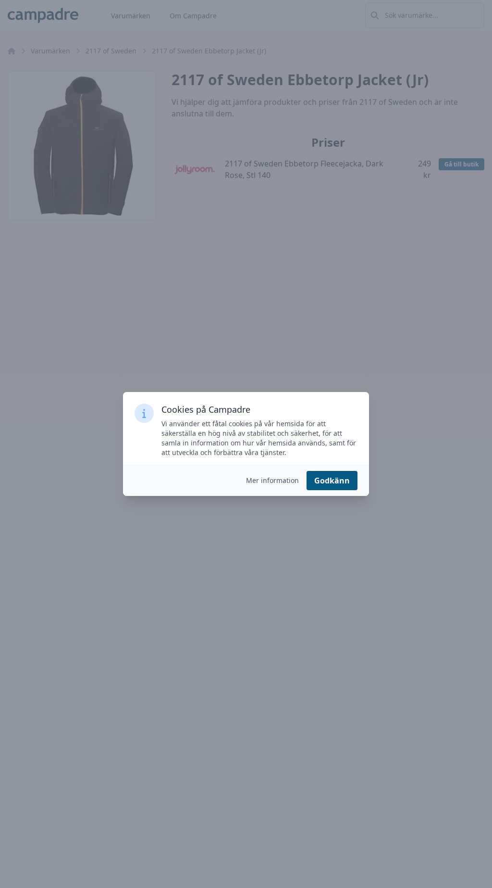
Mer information (272, 480)
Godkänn (332, 480)
